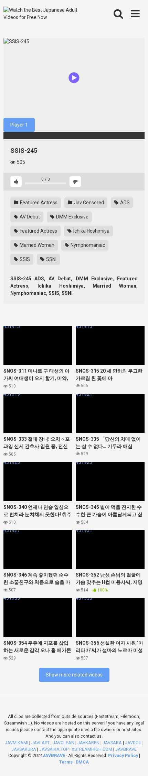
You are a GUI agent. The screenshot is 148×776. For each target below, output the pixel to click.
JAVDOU (133, 742)
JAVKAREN (88, 742)
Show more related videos (74, 674)
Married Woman (36, 245)
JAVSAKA (112, 742)
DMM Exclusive (71, 216)
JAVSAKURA (23, 749)
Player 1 (19, 125)
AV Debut (29, 216)
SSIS (24, 259)
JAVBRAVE (126, 749)
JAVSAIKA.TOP (53, 749)
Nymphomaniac (87, 245)
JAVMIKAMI (16, 742)
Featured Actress (38, 202)
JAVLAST (40, 742)
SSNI (50, 259)
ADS (124, 202)
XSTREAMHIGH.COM (92, 749)
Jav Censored (88, 202)
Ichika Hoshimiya (90, 231)
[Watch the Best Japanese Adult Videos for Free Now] (45, 14)
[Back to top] (135, 762)
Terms (66, 762)
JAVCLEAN (63, 742)
